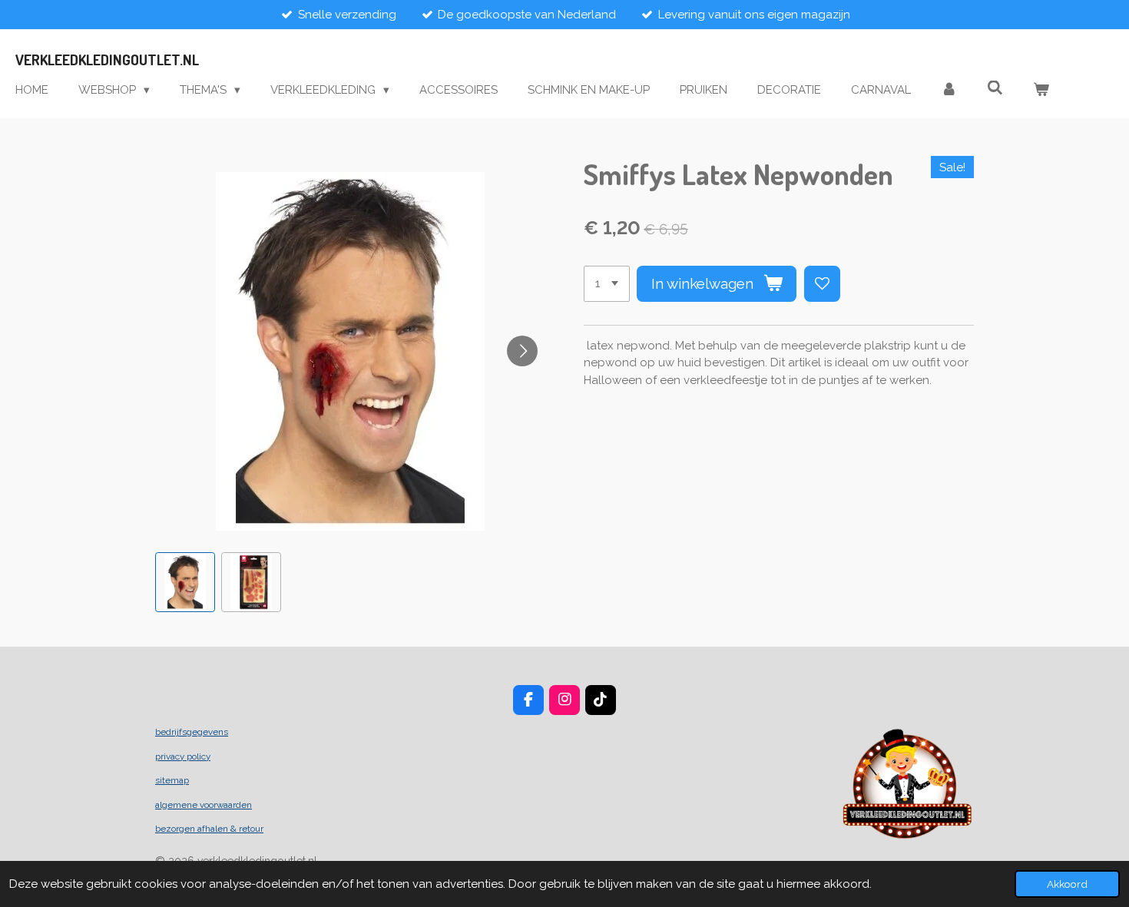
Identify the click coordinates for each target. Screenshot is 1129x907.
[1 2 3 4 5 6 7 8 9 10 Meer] (607, 284)
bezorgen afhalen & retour (209, 828)
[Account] (949, 90)
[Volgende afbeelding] (522, 351)
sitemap (172, 780)
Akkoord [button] (1067, 884)
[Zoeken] (995, 88)
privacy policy (182, 756)
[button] (185, 582)
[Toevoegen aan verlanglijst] (822, 284)
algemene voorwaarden (203, 804)
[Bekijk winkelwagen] (1041, 90)
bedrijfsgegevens (191, 732)
